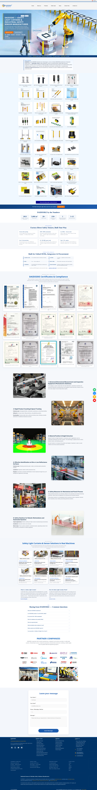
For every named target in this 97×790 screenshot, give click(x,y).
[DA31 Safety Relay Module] (72, 121)
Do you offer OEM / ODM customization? (35, 616)
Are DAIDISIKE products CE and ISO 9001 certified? (37, 613)
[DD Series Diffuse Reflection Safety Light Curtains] (56, 107)
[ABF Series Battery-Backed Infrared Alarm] (56, 79)
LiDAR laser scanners (36, 780)
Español (22, 15)
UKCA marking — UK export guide (35, 764)
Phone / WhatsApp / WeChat (36, 709)
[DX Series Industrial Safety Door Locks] (41, 121)
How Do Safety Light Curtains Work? (58, 589)
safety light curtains (71, 779)
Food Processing (58, 746)
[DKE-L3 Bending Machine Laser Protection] (25, 135)
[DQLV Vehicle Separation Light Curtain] (56, 162)
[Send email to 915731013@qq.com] (94, 396)
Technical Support (58, 749)
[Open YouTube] (94, 400)
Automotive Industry (58, 742)
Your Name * (33, 697)
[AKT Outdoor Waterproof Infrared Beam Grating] (72, 79)
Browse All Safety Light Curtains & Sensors (48, 202)
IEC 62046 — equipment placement (16, 764)
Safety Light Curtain (40, 740)
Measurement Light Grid (40, 745)
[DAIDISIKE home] (7, 7)
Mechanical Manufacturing (59, 740)
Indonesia (70, 767)
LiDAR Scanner (39, 742)
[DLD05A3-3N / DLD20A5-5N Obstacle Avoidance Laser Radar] (72, 107)
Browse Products (18, 32)
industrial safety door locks (44, 780)
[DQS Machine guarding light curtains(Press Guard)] (72, 176)
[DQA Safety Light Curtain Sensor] (25, 93)
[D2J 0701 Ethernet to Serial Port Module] (41, 176)
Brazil (69, 770)
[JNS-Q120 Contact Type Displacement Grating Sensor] (25, 121)
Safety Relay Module (40, 743)
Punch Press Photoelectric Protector (42, 752)
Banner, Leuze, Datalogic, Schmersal (54, 768)
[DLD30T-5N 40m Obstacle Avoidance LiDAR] (72, 135)
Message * (32, 715)
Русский (26, 15)
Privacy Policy (84, 789)
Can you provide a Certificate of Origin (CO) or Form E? (37, 631)
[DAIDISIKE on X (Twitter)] (15, 747)
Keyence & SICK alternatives (53, 764)
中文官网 (94, 0)
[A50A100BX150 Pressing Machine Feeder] (72, 148)
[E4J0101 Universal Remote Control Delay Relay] (25, 176)
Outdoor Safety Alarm (40, 746)
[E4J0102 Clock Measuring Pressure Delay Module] (72, 162)
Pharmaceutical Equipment (59, 748)
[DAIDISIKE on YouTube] (18, 747)
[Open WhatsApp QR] (94, 389)
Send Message (48, 730)
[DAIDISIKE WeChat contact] (12, 747)
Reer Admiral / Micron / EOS (53, 767)
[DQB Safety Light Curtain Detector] (56, 93)
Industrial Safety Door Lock (41, 749)
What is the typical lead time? (33, 622)
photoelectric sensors (58, 779)
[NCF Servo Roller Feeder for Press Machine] (41, 148)
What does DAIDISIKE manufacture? (34, 610)
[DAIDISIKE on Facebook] (21, 747)
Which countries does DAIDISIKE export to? (35, 628)
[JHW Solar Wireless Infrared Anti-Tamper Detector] (41, 79)
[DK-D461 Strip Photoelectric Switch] (41, 190)
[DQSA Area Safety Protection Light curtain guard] (41, 107)
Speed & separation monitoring (15, 767)
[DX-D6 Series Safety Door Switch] (25, 148)
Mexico (70, 768)
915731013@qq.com (80, 753)
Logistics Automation (58, 745)
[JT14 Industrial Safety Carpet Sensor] (25, 190)
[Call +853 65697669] (94, 393)
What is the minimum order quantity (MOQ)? (35, 619)
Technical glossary (13, 770)
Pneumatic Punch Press (40, 755)
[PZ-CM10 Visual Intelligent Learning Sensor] (56, 190)
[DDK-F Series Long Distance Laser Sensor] (72, 190)
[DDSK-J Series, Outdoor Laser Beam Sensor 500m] (25, 79)
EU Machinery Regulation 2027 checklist (16, 768)
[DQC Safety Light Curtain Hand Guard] (41, 93)
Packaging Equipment (58, 743)
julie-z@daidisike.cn (80, 752)
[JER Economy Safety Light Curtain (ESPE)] (56, 135)
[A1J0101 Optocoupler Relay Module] (56, 176)
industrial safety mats (53, 780)
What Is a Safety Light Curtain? (28, 589)
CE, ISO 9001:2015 (80, 755)
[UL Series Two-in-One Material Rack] (56, 148)
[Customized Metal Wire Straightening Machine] (25, 162)
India (69, 764)
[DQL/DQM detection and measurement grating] (25, 107)
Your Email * (33, 703)
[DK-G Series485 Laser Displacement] (41, 135)
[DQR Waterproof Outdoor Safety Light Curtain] (72, 93)
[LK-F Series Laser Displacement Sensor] (56, 121)
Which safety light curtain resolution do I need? (36, 625)
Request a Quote (9, 32)
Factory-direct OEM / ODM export (35, 767)
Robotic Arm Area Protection (41, 748)
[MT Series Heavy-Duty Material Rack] (41, 162)
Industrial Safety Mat (40, 751)
